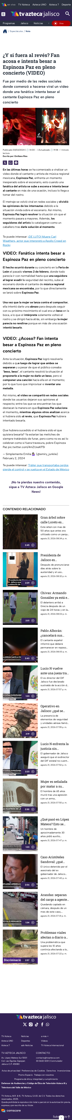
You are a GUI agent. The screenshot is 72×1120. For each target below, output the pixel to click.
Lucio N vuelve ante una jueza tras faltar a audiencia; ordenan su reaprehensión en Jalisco (54, 670)
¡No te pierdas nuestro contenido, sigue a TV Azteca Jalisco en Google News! (36, 487)
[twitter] (25, 1025)
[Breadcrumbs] (6, 31)
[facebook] (42, 1025)
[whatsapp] (47, 1025)
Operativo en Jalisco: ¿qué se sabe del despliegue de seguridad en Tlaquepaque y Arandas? (55, 708)
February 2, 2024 (14, 458)
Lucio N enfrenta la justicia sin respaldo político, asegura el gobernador (55, 746)
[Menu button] (3, 14)
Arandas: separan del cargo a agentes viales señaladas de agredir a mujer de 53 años (55, 897)
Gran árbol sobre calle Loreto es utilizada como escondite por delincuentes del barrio (53, 520)
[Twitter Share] (5, 163)
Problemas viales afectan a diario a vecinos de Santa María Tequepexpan (53, 935)
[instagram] (30, 1025)
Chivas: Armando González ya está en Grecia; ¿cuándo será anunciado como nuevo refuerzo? (55, 595)
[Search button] (68, 14)
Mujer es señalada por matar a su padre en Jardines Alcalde (54, 784)
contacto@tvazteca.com (48, 1058)
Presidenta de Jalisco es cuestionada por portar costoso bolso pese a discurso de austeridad (52, 557)
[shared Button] (10, 163)
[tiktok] (36, 1025)
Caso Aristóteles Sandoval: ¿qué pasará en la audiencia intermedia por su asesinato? (54, 859)
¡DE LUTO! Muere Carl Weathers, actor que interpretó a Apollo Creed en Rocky (34, 241)
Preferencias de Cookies (33, 1071)
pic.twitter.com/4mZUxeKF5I (26, 447)
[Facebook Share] (16, 163)
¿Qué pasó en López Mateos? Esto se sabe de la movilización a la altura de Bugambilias (55, 821)
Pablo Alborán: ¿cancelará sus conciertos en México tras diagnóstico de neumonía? (51, 633)
